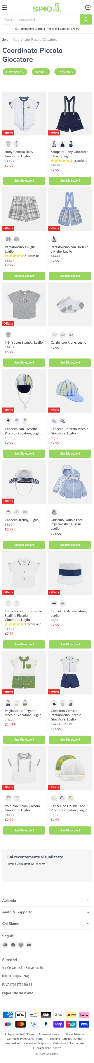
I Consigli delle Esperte (47, 1048)
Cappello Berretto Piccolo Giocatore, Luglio (70, 431)
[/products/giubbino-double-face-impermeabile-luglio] (70, 482)
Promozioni (12, 1043)
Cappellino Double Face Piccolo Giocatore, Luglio (69, 808)
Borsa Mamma (75, 1034)
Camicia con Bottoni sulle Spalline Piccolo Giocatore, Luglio (23, 615)
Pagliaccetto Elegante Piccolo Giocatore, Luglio (23, 713)
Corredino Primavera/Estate (25, 1038)
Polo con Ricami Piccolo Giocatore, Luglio (22, 808)
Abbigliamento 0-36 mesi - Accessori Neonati (33, 1034)
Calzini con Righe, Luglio (68, 342)
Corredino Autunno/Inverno (64, 1038)
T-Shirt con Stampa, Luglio (24, 342)
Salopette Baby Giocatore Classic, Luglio (69, 154)
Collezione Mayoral (36, 1043)
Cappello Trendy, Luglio (22, 520)
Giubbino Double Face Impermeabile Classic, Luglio (67, 524)
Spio (5, 39)
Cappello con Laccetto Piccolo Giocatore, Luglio (23, 431)
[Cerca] (86, 19)
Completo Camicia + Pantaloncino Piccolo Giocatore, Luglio (66, 715)
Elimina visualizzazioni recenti (26, 864)
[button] (15, 72)
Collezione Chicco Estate (68, 1043)
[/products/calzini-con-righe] (70, 304)
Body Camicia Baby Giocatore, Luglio (19, 154)
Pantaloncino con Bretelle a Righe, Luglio (69, 249)
